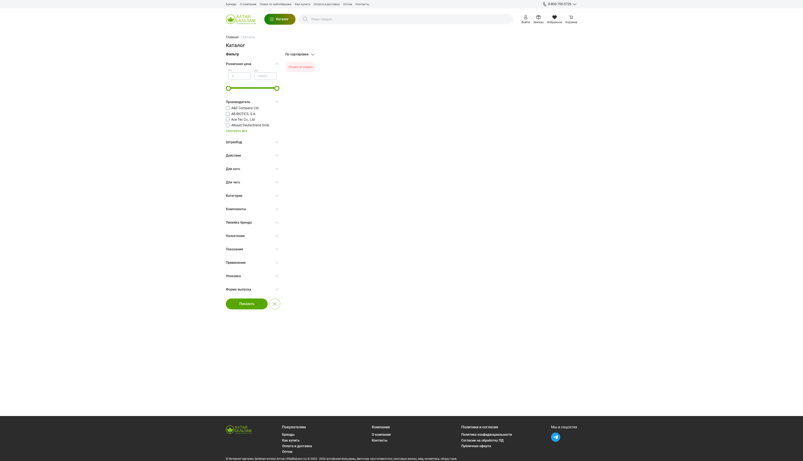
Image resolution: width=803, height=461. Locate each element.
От (230, 70)
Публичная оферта (476, 446)
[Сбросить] (274, 303)
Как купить (302, 4)
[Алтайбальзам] (241, 19)
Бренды (231, 4)
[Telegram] (555, 437)
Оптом (347, 4)
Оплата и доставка (327, 4)
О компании (248, 4)
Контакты (362, 4)
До (256, 70)
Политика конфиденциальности (486, 435)
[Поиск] (305, 19)
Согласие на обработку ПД (482, 440)
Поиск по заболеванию (276, 4)
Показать (246, 304)
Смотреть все (236, 131)
